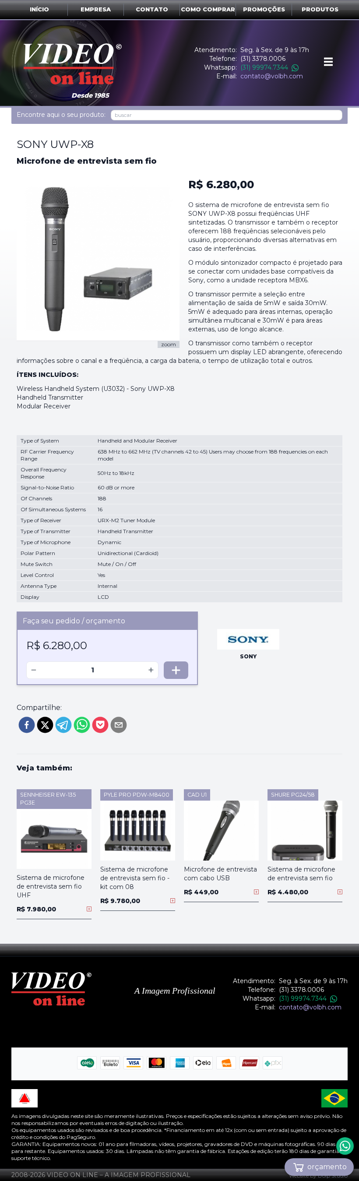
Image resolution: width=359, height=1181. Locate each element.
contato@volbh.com (271, 76)
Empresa (96, 9)
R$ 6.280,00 (221, 184)
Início (39, 9)
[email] (118, 725)
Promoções (264, 9)
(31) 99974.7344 (264, 67)
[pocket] (100, 725)
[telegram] (63, 725)
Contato (152, 9)
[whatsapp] (82, 725)
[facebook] (26, 725)
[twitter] (45, 725)
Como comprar (208, 9)
